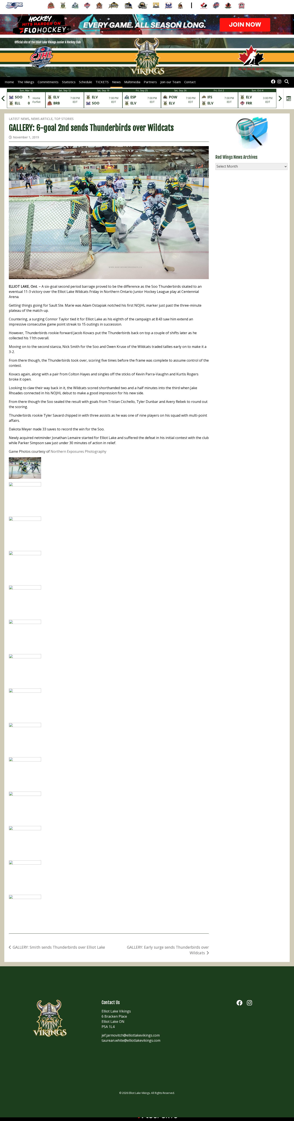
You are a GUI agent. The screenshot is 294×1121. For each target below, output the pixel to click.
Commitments (48, 82)
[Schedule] (289, 98)
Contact (190, 82)
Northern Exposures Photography (78, 451)
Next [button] (280, 98)
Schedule (85, 82)
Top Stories (64, 119)
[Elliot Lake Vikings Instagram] (279, 82)
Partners (150, 82)
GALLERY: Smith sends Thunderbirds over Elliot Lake (59, 947)
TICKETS (102, 82)
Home (9, 82)
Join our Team (170, 82)
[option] (26, 98)
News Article (42, 119)
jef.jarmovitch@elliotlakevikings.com (131, 1035)
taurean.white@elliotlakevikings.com (131, 1040)
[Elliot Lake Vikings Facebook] (273, 82)
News (116, 82)
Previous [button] (3, 98)
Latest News (19, 119)
